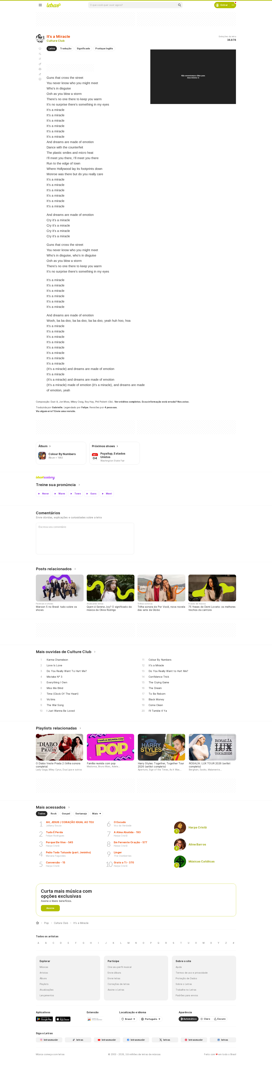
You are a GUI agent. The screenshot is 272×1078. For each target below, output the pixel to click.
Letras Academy (136, 478)
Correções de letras (119, 984)
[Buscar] (179, 5)
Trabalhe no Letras (186, 989)
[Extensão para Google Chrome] (95, 1018)
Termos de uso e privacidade (192, 972)
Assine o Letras (116, 989)
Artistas (44, 972)
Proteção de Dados (186, 978)
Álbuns (43, 978)
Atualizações (47, 989)
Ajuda (179, 967)
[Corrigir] (40, 74)
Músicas (44, 967)
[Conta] (233, 5)
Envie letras (114, 978)
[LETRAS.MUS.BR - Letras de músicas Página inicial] (54, 5)
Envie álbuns (114, 972)
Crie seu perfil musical (119, 967)
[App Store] (63, 1018)
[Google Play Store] (44, 1018)
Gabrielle (57, 407)
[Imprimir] (40, 69)
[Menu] (40, 5)
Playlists (44, 984)
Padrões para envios (187, 995)
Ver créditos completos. (127, 402)
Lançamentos (47, 995)
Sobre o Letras (184, 984)
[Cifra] (40, 64)
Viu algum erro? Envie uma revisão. (56, 411)
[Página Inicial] (37, 923)
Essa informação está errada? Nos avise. (165, 401)
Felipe (84, 407)
